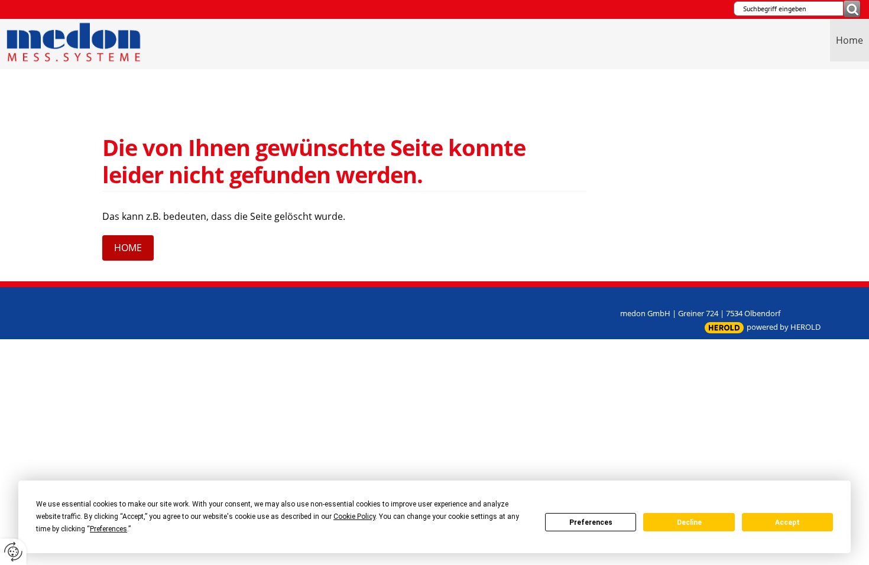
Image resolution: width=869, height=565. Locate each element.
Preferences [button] (108, 529)
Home (849, 40)
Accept (787, 522)
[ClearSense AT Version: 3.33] (724, 328)
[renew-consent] (13, 551)
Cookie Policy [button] (354, 516)
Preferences (590, 522)
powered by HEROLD (784, 327)
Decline (689, 522)
